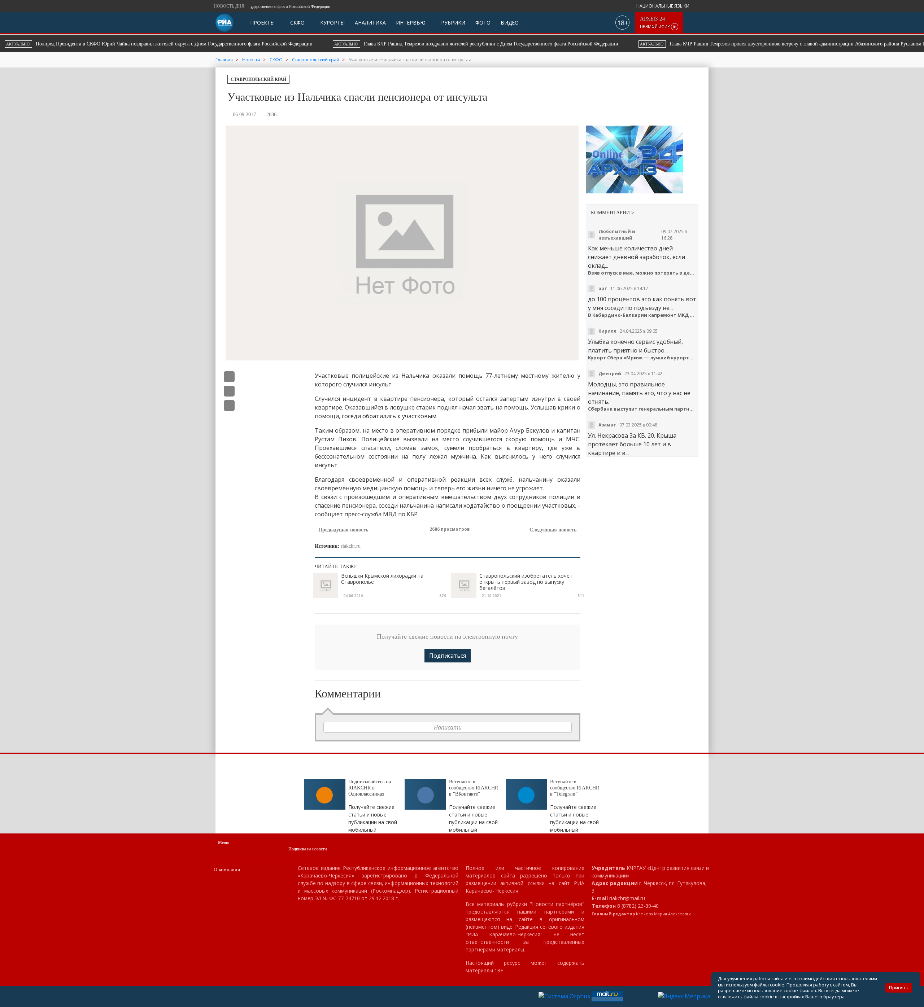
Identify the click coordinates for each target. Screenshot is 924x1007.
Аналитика (370, 22)
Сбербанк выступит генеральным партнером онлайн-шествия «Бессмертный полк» (642, 409)
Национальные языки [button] (663, 6)
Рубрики (452, 22)
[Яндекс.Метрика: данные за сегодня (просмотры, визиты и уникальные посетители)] (684, 996)
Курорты (332, 22)
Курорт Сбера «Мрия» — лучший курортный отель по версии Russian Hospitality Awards (642, 358)
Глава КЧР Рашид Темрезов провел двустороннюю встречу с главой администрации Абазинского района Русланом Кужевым (541, 44)
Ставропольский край (258, 79)
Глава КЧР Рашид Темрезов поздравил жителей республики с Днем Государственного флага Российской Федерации (226, 44)
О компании (227, 869)
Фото (483, 22)
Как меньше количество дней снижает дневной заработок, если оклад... (636, 257)
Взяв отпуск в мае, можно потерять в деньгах (642, 273)
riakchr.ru (351, 546)
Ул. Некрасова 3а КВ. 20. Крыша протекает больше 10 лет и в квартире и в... (632, 444)
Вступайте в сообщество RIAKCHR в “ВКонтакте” (473, 788)
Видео (510, 22)
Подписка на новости (307, 848)
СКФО (297, 22)
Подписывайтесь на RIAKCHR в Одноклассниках (369, 788)
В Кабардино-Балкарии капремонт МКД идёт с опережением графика (642, 315)
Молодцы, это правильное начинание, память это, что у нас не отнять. (639, 393)
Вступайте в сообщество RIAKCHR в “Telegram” (574, 788)
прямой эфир (655, 22)
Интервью (411, 22)
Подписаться (447, 656)
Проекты (262, 22)
